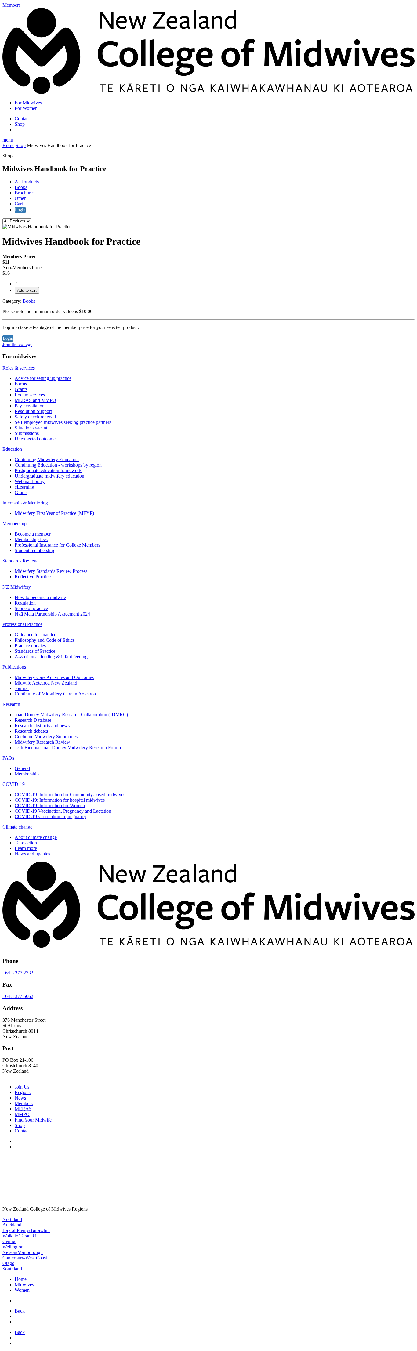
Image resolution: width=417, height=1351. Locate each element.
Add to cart (27, 290)
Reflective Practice (33, 576)
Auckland (11, 1224)
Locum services (30, 394)
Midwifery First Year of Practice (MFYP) (54, 513)
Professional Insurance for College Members (57, 544)
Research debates (31, 731)
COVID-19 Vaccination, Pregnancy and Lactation (63, 811)
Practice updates (30, 645)
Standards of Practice (35, 651)
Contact (22, 118)
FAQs (8, 757)
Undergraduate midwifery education (49, 476)
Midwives (24, 1284)
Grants (21, 389)
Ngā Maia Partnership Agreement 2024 (52, 613)
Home (8, 145)
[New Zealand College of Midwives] (208, 92)
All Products (27, 181)
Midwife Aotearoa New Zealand (46, 682)
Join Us (22, 1086)
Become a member (33, 533)
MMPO (22, 1114)
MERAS (23, 1108)
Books (21, 187)
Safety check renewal (35, 416)
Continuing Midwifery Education (47, 459)
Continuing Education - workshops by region (58, 465)
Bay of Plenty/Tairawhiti (26, 1230)
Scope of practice (31, 608)
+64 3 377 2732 (17, 972)
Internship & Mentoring (25, 502)
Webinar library (30, 481)
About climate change (36, 837)
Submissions (27, 433)
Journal (22, 688)
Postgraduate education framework (48, 470)
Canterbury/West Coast (24, 1257)
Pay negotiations (30, 405)
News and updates (32, 853)
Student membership (34, 550)
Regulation (25, 602)
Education (12, 449)
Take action (26, 842)
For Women (26, 108)
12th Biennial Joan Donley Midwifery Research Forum (68, 747)
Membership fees (31, 539)
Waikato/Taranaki (19, 1235)
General (22, 768)
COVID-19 (13, 784)
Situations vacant (31, 427)
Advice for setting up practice (43, 378)
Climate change (17, 826)
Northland (12, 1219)
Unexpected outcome (35, 438)
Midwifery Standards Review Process (51, 571)
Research (11, 704)
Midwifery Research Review (42, 742)
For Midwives (28, 102)
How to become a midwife (40, 597)
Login (20, 210)
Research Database (33, 720)
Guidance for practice (35, 634)
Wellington (13, 1246)
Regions (23, 1092)
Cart (19, 203)
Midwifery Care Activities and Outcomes (54, 677)
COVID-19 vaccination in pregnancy (50, 816)
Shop (20, 124)
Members (24, 1103)
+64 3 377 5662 (17, 996)
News (20, 1097)
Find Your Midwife (33, 1119)
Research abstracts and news (42, 725)
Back (20, 1310)
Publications (14, 667)
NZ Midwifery (16, 587)
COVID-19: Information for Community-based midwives (70, 794)
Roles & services (18, 367)
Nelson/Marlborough (22, 1252)
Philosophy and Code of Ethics (44, 640)
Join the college (17, 344)
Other (20, 198)
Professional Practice (22, 624)
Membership (14, 523)
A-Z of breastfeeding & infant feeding (51, 656)
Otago (8, 1263)
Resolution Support (33, 411)
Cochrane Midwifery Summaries (46, 736)
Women (22, 1290)
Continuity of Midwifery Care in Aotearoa (55, 693)
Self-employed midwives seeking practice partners (63, 422)
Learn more (26, 848)
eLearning (24, 486)
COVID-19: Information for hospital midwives (60, 800)
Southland (12, 1268)
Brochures (24, 192)
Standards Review (20, 560)
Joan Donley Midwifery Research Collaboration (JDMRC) (71, 714)
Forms (21, 383)
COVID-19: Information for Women (50, 805)
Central (9, 1241)
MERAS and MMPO (35, 400)
